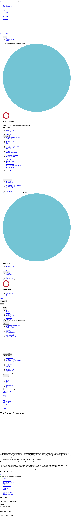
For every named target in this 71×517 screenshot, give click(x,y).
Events (4, 9)
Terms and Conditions (7, 492)
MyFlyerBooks (9, 191)
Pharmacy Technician (11, 162)
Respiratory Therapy (10, 161)
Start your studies (4, 1)
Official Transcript (7, 14)
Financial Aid (8, 190)
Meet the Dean (9, 42)
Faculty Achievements (7, 6)
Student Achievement (10, 145)
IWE (4, 11)
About (7, 38)
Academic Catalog (7, 4)
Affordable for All (9, 187)
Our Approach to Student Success (13, 137)
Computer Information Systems (13, 153)
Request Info (5, 19)
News (4, 10)
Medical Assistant (10, 164)
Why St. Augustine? (10, 39)
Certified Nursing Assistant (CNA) (13, 165)
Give (4, 17)
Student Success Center (11, 186)
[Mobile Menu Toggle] (2, 304)
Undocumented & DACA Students (13, 185)
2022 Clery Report (10, 278)
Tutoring (5, 489)
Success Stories (9, 274)
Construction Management (12, 155)
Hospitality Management (11, 156)
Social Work (9, 160)
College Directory (9, 134)
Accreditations (9, 133)
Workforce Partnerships (11, 148)
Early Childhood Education (12, 167)
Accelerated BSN (10, 170)
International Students (10, 184)
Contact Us (8, 40)
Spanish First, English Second (12, 146)
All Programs (8, 143)
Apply (4, 20)
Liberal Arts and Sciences (11, 169)
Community (8, 273)
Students (5, 5)
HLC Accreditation (10, 147)
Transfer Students (9, 182)
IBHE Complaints (7, 486)
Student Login (6, 16)
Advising (8, 142)
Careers (4, 490)
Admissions (8, 181)
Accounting (8, 151)
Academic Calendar (10, 131)
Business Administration (11, 152)
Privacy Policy (6, 483)
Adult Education (9, 138)
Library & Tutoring (7, 12)
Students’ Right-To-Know (8, 482)
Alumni (4, 7)
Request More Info (10, 177)
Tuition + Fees (9, 189)
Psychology (8, 159)
